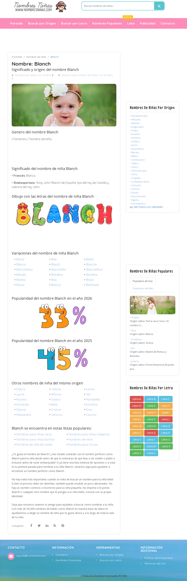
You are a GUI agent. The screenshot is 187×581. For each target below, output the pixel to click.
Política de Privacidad (158, 558)
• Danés (134, 192)
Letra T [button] (151, 439)
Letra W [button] (151, 446)
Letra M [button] (137, 426)
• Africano (135, 119)
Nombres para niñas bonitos (35, 439)
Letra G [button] (136, 412)
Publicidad (147, 23)
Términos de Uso (155, 563)
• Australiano (137, 148)
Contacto (168, 23)
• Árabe (134, 130)
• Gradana (135, 339)
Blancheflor (58, 269)
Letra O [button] (165, 426)
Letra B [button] (151, 399)
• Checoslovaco (138, 170)
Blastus (56, 285)
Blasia (20, 285)
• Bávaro (134, 152)
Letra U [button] (165, 439)
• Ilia (132, 348)
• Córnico (135, 189)
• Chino (134, 174)
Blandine (92, 274)
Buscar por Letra (74, 23)
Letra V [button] (137, 446)
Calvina (56, 389)
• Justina (134, 361)
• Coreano (135, 185)
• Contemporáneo (140, 181)
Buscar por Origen (42, 23)
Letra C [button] (165, 399)
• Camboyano (137, 159)
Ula (88, 394)
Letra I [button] (165, 412)
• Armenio (135, 137)
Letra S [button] (137, 439)
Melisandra (23, 415)
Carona (91, 415)
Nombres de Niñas (70, 576)
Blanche (91, 264)
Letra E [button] (151, 405)
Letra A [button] (136, 399)
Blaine (20, 259)
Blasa (90, 280)
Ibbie (54, 404)
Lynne (20, 394)
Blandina (57, 274)
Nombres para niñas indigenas (89, 434)
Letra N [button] (151, 426)
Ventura (56, 415)
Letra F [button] (165, 405)
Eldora (20, 389)
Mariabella (93, 399)
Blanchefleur (24, 269)
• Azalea (134, 317)
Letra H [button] (151, 412)
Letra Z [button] (151, 453)
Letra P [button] (136, 432)
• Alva (133, 330)
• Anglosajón (137, 126)
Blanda (21, 274)
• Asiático (135, 141)
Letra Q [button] (151, 432)
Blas (54, 280)
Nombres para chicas (83, 444)
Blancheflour (94, 269)
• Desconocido (138, 196)
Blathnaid (92, 285)
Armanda (22, 404)
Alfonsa (56, 394)
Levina (90, 389)
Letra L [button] (165, 419)
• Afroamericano (139, 115)
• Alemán (135, 123)
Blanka (20, 280)
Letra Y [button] (137, 453)
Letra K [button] (151, 419)
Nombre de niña (36, 56)
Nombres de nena (80, 439)
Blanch (55, 264)
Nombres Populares (107, 23)
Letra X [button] (166, 446)
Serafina (91, 404)
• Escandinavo (138, 203)
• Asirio (134, 145)
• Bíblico (134, 156)
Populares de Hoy (143, 281)
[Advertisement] (93, 40)
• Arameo (135, 134)
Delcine (21, 409)
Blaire (90, 259)
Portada (16, 23)
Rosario (21, 399)
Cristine (56, 409)
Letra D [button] (136, 405)
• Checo (134, 167)
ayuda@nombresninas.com (31, 555)
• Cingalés (135, 178)
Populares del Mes (143, 288)
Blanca (21, 264)
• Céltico (134, 163)
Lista (130, 22)
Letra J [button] (137, 419)
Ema (89, 409)
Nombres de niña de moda (34, 444)
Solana (55, 399)
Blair (54, 259)
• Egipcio (134, 200)
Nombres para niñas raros (34, 434)
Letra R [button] (165, 432)
